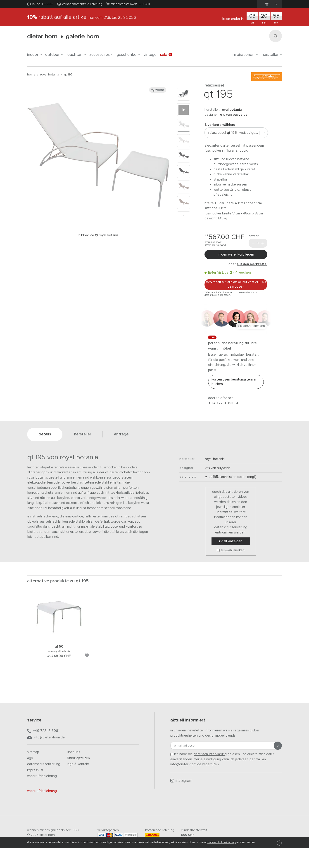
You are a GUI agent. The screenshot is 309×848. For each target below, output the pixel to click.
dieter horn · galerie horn (63, 36)
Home (31, 74)
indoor (32, 55)
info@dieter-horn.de (49, 737)
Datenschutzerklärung (43, 764)
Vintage (150, 55)
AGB (30, 758)
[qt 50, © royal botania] (59, 638)
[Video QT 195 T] (183, 109)
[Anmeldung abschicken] (278, 746)
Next (183, 215)
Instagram (184, 781)
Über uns (73, 752)
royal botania (49, 74)
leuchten (74, 55)
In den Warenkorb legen (236, 254)
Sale (163, 55)
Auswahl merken (233, 550)
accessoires (99, 55)
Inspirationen (243, 55)
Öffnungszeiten (78, 758)
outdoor (52, 55)
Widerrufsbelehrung (42, 776)
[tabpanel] (59, 631)
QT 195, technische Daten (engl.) (231, 477)
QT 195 (68, 74)
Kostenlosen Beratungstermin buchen (234, 382)
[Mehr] (262, 243)
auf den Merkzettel (252, 264)
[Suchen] (275, 36)
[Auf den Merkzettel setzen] (86, 656)
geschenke (126, 55)
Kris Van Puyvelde (233, 114)
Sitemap (33, 752)
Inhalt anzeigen (230, 541)
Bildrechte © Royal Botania (98, 235)
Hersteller (269, 55)
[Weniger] (253, 243)
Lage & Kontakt (78, 764)
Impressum (35, 770)
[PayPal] (118, 835)
